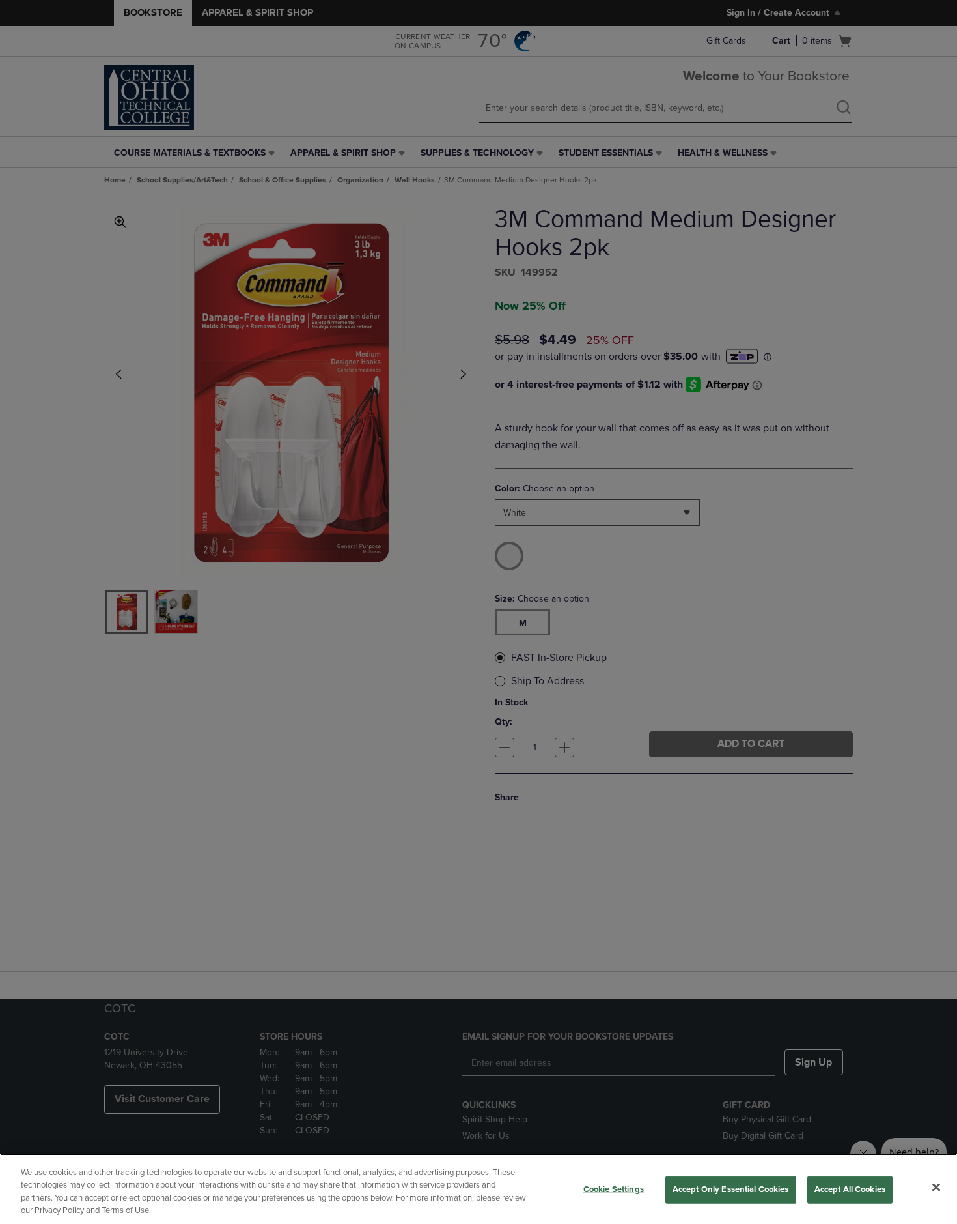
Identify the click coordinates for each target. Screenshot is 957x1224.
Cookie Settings (613, 1189)
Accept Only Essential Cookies (731, 1189)
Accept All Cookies (849, 1189)
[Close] (936, 1187)
